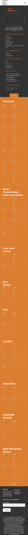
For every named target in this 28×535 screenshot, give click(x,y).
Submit (6, 510)
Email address (6, 502)
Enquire (14, 95)
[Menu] (25, 2)
